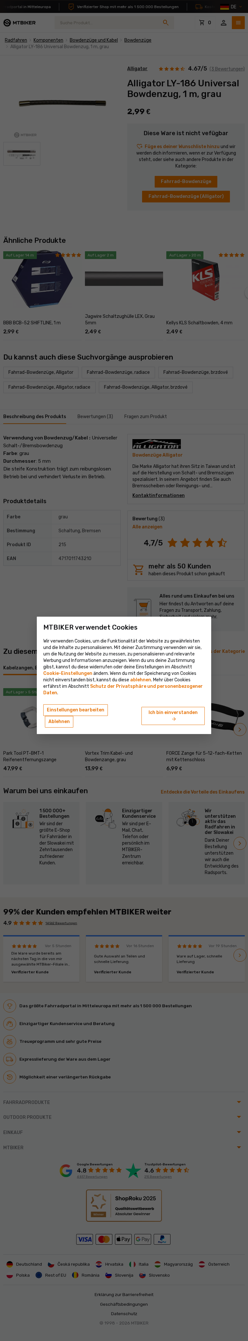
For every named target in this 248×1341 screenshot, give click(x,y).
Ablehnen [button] (59, 721)
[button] (140, 680)
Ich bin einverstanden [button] (173, 716)
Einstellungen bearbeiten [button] (75, 710)
